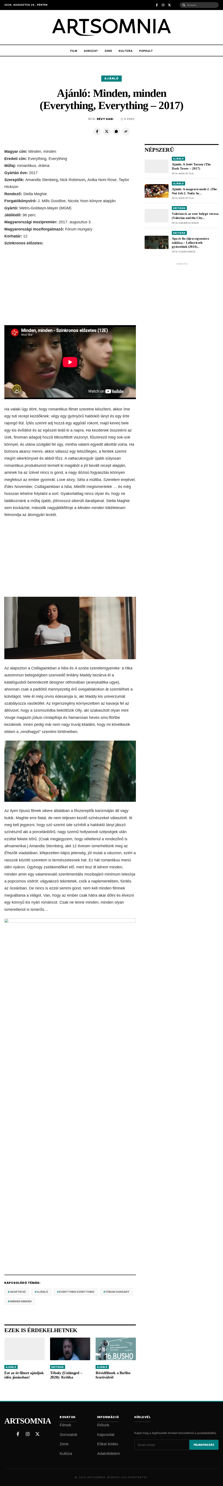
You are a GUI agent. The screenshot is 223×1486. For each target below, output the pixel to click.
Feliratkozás (204, 1444)
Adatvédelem (108, 1453)
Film (73, 50)
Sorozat (91, 50)
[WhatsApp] (116, 131)
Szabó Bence (187, 251)
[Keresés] (183, 5)
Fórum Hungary (117, 1291)
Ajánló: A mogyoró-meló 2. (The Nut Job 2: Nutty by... (194, 191)
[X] (107, 131)
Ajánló (111, 78)
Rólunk (103, 1425)
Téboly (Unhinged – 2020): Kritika (66, 1375)
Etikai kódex (107, 1444)
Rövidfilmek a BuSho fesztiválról (113, 1375)
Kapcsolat (105, 1434)
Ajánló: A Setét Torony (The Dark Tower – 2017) (191, 166)
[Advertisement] (70, 286)
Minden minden (21, 1301)
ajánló (42, 1291)
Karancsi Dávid (189, 223)
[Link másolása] (126, 131)
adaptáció (18, 1291)
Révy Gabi (105, 119)
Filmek (65, 1425)
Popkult (146, 50)
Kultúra (126, 50)
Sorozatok (68, 1434)
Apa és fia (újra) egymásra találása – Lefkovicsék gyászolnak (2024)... (190, 243)
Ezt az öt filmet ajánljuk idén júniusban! (24, 1375)
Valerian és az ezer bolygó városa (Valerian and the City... (195, 216)
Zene (108, 50)
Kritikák (57, 1367)
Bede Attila (186, 173)
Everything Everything (76, 1291)
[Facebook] (97, 131)
